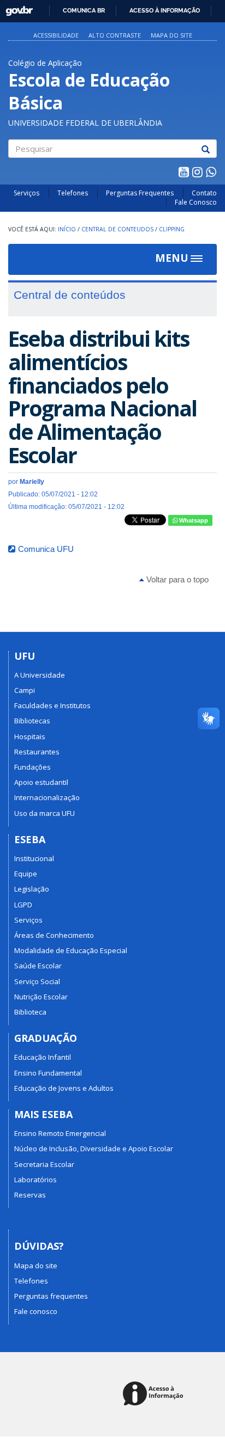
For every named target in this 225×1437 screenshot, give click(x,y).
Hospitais (29, 736)
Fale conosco (35, 1311)
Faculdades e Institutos (52, 705)
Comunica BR (84, 10)
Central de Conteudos (117, 229)
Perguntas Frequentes (140, 193)
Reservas (30, 1195)
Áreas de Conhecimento (54, 935)
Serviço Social (37, 981)
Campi (24, 690)
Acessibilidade (56, 35)
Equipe (25, 874)
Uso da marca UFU (44, 813)
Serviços (26, 193)
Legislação (31, 889)
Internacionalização (47, 797)
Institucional (34, 858)
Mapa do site (171, 35)
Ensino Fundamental (48, 1073)
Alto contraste (114, 35)
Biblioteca (30, 1012)
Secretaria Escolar (44, 1164)
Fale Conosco (196, 202)
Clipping (172, 229)
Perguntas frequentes (51, 1296)
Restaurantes (37, 752)
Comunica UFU (46, 549)
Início (67, 229)
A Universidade (39, 675)
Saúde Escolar (38, 966)
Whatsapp (192, 520)
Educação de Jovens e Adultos (64, 1088)
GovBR (15, 8)
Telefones (72, 193)
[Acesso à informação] (155, 1394)
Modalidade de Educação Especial (70, 950)
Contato (204, 193)
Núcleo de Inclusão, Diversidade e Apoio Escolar (93, 1148)
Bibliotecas (32, 721)
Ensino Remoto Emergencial (60, 1133)
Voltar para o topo (176, 579)
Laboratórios (35, 1179)
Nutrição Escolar (41, 997)
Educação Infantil (42, 1057)
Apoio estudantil (41, 782)
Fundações (32, 767)
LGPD (23, 905)
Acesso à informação (164, 10)
